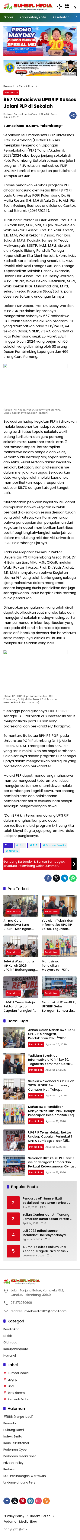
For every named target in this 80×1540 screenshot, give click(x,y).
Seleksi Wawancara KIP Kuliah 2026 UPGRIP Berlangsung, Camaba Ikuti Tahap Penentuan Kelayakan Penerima (20, 965)
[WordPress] (30, 1501)
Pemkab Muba (18, 1399)
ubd (11, 1386)
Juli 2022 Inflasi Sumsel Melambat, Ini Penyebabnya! (45, 1233)
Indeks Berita (12, 1436)
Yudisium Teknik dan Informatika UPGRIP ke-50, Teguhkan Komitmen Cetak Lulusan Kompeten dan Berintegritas (57, 925)
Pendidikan (11, 92)
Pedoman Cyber (15, 1449)
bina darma (16, 1393)
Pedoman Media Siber (19, 1456)
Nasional (9, 1355)
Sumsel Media (56, 845)
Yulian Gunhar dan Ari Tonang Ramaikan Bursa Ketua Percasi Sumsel (46, 1217)
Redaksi (9, 1469)
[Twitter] (56, 878)
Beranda (9, 1423)
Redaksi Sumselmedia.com (20, 114)
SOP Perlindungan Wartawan (24, 1476)
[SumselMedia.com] (28, 6)
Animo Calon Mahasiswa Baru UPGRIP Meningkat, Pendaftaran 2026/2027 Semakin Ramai (18, 925)
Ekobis (7, 1336)
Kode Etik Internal (16, 1443)
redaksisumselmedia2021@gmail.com (39, 1311)
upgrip (13, 851)
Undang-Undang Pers (19, 1482)
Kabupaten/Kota (15, 1349)
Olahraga (10, 1342)
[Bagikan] (73, 115)
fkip (22, 845)
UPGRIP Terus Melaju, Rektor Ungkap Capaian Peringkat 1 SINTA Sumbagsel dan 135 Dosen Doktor (20, 1006)
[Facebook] (48, 878)
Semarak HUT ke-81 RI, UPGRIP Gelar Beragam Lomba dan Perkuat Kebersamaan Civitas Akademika (59, 1006)
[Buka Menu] (66, 6)
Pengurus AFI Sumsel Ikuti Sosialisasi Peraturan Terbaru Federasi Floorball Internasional (47, 1201)
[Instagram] (38, 1501)
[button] (59, 6)
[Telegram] (64, 878)
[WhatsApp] (73, 878)
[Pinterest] (22, 1501)
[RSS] (46, 1501)
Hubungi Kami (13, 1430)
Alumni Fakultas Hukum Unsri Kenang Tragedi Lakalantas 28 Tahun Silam (46, 1249)
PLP (35, 845)
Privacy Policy (13, 1463)
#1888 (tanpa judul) (18, 1417)
